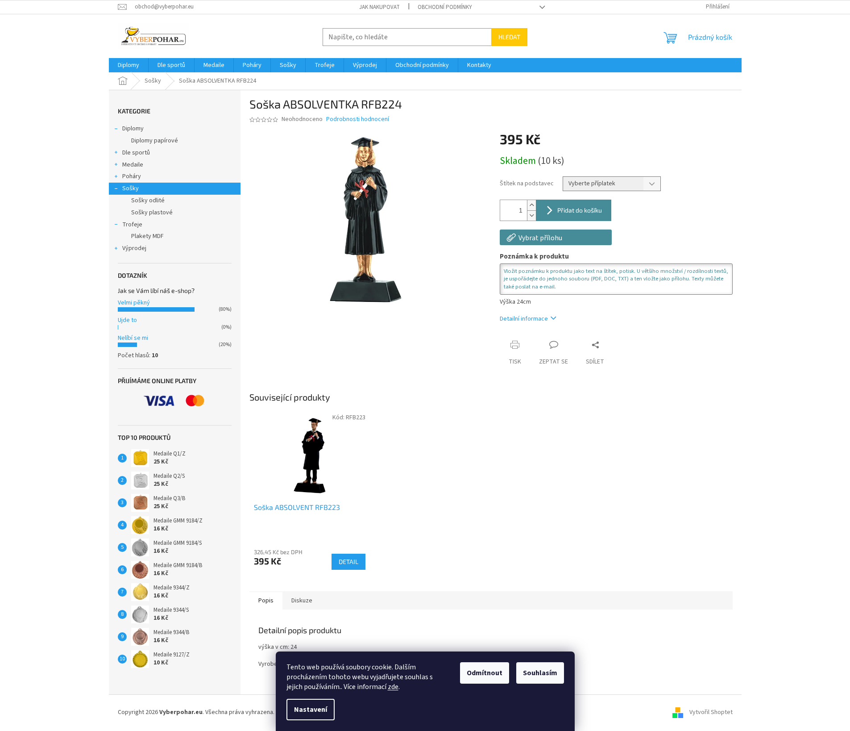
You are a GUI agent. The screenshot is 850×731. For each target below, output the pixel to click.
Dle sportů (136, 152)
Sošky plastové (152, 212)
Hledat (509, 37)
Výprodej (134, 248)
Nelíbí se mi (133, 338)
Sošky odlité (148, 200)
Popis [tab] (266, 600)
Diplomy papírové (154, 140)
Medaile (132, 164)
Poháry (131, 176)
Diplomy (133, 128)
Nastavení (310, 709)
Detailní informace (524, 318)
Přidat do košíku (579, 210)
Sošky (130, 188)
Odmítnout (484, 673)
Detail (348, 561)
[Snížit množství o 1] (531, 215)
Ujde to (127, 320)
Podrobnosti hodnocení (357, 119)
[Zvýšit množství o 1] (531, 205)
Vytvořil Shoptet (711, 712)
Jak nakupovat (379, 7)
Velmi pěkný (134, 302)
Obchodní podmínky (445, 7)
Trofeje (132, 224)
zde (393, 687)
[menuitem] (128, 65)
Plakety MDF (147, 236)
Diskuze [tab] (301, 600)
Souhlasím (540, 673)
